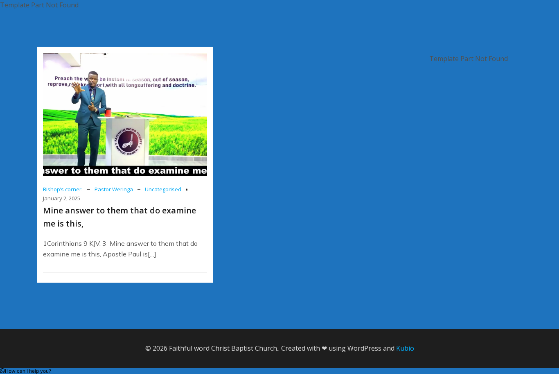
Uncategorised (163, 189)
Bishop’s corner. (63, 189)
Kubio (405, 348)
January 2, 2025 (61, 198)
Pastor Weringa (114, 189)
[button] (25, 371)
